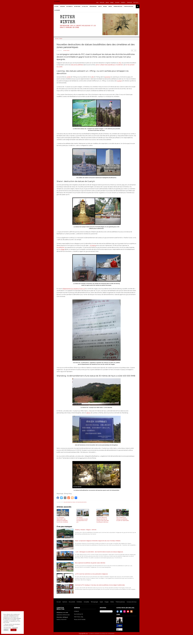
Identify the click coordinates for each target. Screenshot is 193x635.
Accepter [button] (13, 629)
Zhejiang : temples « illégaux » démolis (85, 529)
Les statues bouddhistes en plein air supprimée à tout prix (82, 520)
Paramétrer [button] (15, 627)
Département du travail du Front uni (74, 288)
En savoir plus (7, 627)
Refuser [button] (6, 629)
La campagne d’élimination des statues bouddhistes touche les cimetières (62, 520)
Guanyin (119, 81)
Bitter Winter (67, 19)
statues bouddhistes (77, 64)
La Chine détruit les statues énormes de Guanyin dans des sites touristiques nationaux (102, 520)
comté (69, 77)
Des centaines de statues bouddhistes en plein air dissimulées (122, 519)
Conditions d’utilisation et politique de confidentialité (101, 633)
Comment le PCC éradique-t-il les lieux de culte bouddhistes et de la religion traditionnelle (100, 585)
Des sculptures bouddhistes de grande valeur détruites (90, 563)
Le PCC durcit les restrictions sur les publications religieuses (91, 574)
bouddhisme (60, 247)
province (107, 77)
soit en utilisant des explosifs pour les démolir (109, 64)
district (88, 413)
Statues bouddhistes (80, 502)
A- (135, 50)
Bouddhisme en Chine (69, 502)
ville (92, 77)
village (63, 249)
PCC (120, 63)
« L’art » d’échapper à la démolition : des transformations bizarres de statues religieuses (99, 552)
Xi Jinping (93, 245)
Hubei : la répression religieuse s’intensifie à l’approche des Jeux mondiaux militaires (97, 540)
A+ (132, 50)
